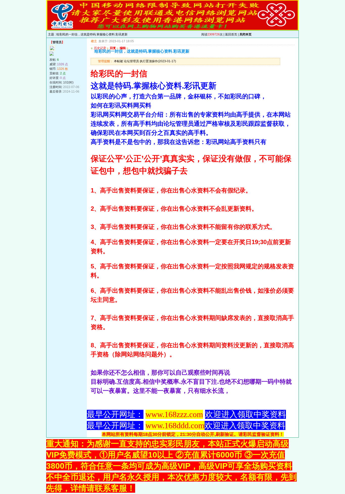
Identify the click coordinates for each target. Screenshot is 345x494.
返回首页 (231, 34)
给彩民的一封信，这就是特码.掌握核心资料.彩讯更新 (92, 34)
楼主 (94, 41)
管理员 (57, 42)
